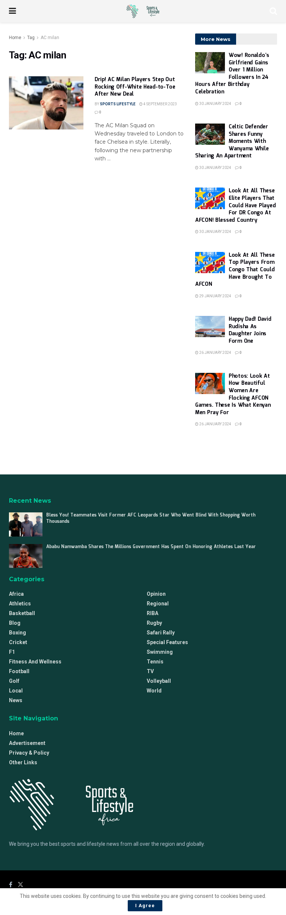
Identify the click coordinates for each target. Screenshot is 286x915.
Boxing (17, 633)
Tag (31, 37)
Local (16, 691)
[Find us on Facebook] (10, 884)
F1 (12, 652)
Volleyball (159, 681)
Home (15, 37)
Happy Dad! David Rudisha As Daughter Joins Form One (250, 330)
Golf (14, 681)
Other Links (23, 762)
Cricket (18, 642)
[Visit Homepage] (142, 11)
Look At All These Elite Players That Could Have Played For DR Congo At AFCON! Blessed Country (235, 205)
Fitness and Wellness (35, 662)
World (154, 691)
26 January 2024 (214, 353)
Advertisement (27, 743)
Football (19, 671)
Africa (16, 594)
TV (150, 671)
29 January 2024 (214, 296)
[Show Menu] (12, 11)
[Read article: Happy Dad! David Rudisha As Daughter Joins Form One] (210, 326)
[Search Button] (273, 11)
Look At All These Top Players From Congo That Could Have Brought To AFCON (235, 269)
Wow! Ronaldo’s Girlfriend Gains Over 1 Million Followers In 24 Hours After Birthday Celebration (232, 73)
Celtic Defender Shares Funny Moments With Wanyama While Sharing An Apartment (231, 141)
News (15, 700)
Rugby (154, 623)
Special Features (167, 642)
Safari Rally (161, 633)
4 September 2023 (160, 104)
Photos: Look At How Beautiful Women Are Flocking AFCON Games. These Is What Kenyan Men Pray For (232, 394)
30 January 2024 (214, 104)
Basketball (22, 613)
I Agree (145, 905)
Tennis (155, 662)
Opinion (156, 594)
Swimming (160, 652)
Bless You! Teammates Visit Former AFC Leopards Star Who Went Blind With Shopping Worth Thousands (150, 518)
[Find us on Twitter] (20, 884)
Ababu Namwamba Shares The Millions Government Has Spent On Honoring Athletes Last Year (151, 546)
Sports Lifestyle (118, 104)
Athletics (20, 604)
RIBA (152, 613)
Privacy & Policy (29, 753)
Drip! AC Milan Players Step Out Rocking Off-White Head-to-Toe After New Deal (135, 87)
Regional (158, 604)
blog (14, 623)
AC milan (50, 37)
